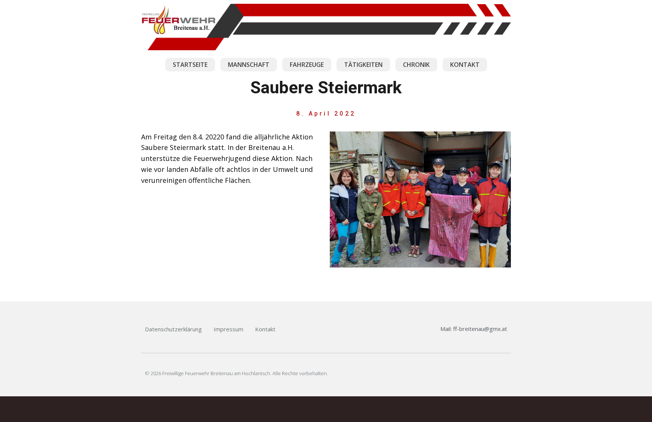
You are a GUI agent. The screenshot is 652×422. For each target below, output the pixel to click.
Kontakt (265, 329)
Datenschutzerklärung (173, 329)
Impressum (228, 329)
